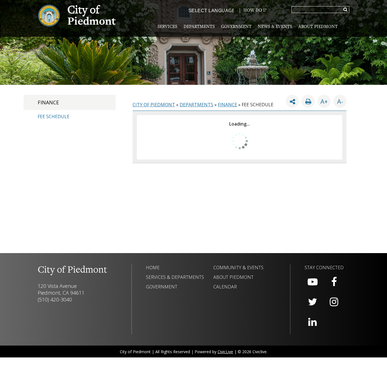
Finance (48, 102)
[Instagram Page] (334, 302)
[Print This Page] (308, 101)
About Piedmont (318, 27)
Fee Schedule (53, 116)
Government (236, 27)
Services (167, 27)
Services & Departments (175, 277)
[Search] (345, 10)
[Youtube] (312, 282)
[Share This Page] (292, 101)
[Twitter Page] (312, 302)
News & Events (275, 27)
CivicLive (225, 351)
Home (153, 267)
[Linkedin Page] (312, 322)
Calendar (225, 287)
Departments (199, 27)
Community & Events (238, 267)
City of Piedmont (154, 105)
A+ (324, 101)
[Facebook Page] (334, 282)
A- (338, 100)
